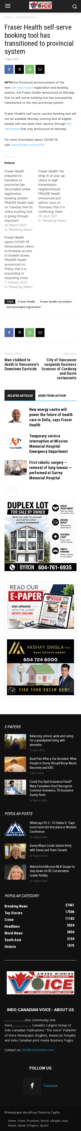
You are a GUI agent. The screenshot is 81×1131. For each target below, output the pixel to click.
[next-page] (14, 489)
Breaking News (26, 17)
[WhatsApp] (29, 69)
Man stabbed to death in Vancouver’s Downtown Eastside (21, 364)
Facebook (51, 1085)
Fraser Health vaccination (56, 301)
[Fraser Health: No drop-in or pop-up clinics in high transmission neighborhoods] (55, 196)
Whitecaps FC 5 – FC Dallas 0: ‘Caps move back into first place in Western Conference (53, 827)
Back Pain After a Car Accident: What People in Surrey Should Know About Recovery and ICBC (53, 763)
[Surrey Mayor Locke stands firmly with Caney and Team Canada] (15, 851)
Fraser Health (26, 301)
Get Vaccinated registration (24, 307)
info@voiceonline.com (38, 1050)
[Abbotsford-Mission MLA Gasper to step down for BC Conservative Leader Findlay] (15, 872)
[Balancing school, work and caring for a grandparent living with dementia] (15, 741)
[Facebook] (9, 69)
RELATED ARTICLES (20, 395)
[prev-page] (7, 489)
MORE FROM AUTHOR (52, 395)
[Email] (40, 69)
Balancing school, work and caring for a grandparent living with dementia (51, 740)
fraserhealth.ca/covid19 (27, 145)
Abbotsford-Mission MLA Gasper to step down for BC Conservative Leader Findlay (52, 871)
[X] (19, 69)
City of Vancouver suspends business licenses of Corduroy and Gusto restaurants (59, 369)
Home (8, 17)
